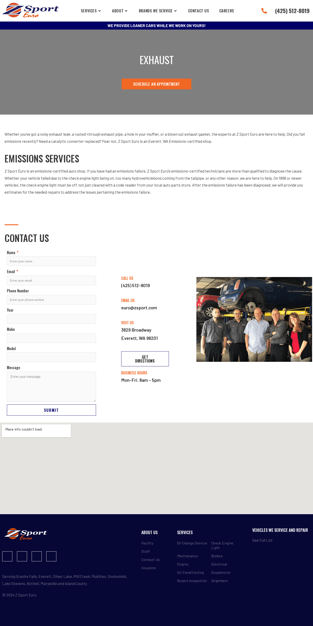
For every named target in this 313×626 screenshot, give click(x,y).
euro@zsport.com (139, 307)
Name (11, 252)
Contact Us (150, 559)
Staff (145, 551)
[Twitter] (51, 556)
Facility (147, 543)
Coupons (148, 568)
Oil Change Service (192, 543)
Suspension (221, 572)
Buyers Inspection (192, 580)
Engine (183, 564)
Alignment (219, 580)
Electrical (219, 564)
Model (11, 348)
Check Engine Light (222, 545)
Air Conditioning (190, 572)
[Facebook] (7, 556)
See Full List (262, 540)
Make (11, 329)
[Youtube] (37, 556)
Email (11, 271)
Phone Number (18, 291)
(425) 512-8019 (135, 285)
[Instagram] (22, 556)
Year (10, 310)
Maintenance (187, 556)
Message (13, 367)
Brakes (217, 556)
